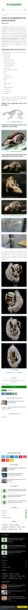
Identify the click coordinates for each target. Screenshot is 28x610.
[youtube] (3, 460)
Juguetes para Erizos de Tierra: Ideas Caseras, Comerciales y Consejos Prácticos (16, 540)
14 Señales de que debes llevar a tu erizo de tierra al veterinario (16, 474)
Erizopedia (14, 4)
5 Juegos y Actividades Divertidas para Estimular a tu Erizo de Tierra (17, 495)
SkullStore (16, 369)
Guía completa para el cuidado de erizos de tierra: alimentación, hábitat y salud (17, 598)
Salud (20, 529)
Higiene (23, 527)
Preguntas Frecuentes (14, 517)
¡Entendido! (22, 606)
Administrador (5, 23)
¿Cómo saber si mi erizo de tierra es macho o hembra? (16, 401)
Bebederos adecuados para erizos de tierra (16, 591)
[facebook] (12, 456)
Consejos (14, 513)
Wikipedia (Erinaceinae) (16, 121)
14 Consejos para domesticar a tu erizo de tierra (17, 480)
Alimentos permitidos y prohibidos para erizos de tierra (17, 468)
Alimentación (14, 510)
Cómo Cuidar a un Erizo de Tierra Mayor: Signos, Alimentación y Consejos (17, 501)
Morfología (11, 14)
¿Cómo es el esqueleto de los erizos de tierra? (17, 407)
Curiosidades (5, 527)
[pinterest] (20, 456)
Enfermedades (12, 527)
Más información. (5, 608)
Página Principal (4, 14)
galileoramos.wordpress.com (17, 215)
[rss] (12, 460)
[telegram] (3, 456)
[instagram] (25, 456)
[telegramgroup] (7, 456)
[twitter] (16, 456)
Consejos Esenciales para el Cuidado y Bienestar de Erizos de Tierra (16, 585)
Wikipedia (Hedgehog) (16, 151)
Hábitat (18, 527)
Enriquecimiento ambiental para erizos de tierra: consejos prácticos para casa (17, 490)
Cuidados (14, 515)
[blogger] (7, 460)
